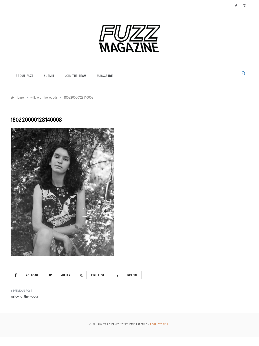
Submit (49, 76)
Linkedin (131, 275)
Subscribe (105, 76)
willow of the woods (25, 296)
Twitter (65, 275)
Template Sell (159, 324)
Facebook (32, 275)
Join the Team (76, 76)
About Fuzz (25, 76)
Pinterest (98, 275)
